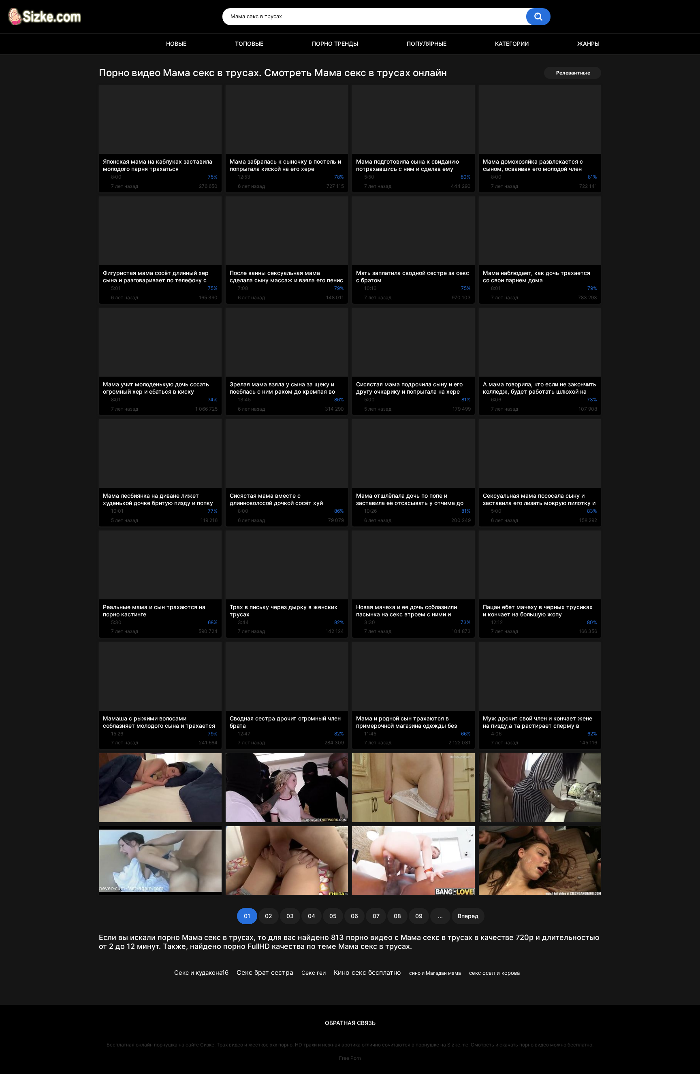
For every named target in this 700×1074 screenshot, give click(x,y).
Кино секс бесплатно (367, 972)
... (440, 915)
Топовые (249, 43)
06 (354, 915)
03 (290, 915)
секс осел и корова (494, 973)
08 (397, 915)
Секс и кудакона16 (201, 972)
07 (376, 915)
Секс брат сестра (265, 972)
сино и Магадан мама (435, 973)
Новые (176, 43)
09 (419, 915)
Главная (109, 44)
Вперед (468, 915)
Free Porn (350, 1058)
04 (311, 915)
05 (333, 915)
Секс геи (313, 972)
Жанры (588, 43)
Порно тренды (335, 43)
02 (268, 915)
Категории (512, 43)
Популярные (426, 43)
